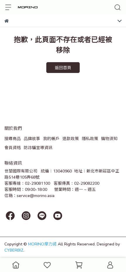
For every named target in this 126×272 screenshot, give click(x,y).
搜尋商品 (12, 138)
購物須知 (109, 138)
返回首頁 (63, 67)
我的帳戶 (51, 138)
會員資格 (12, 147)
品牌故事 (32, 138)
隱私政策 (90, 138)
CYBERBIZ (13, 249)
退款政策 (70, 138)
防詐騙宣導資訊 (38, 147)
